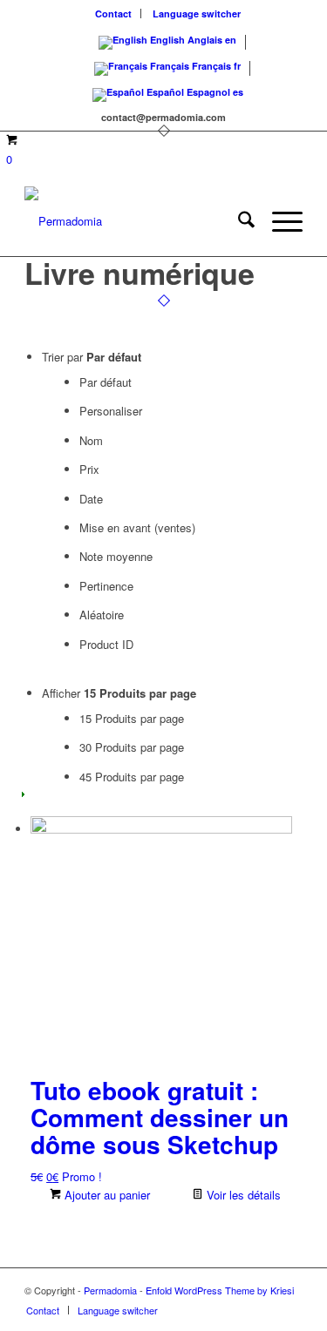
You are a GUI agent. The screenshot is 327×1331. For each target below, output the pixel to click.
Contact (113, 13)
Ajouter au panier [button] (105, 1194)
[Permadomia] (135, 221)
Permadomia (110, 1290)
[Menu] (279, 221)
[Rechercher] (238, 221)
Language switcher (197, 13)
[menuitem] (113, 13)
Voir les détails (242, 1194)
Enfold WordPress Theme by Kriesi (220, 1290)
